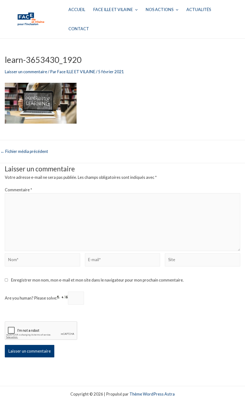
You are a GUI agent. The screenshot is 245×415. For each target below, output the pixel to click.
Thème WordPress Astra (152, 394)
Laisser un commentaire (26, 71)
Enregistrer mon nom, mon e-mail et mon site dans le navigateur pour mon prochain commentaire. (97, 280)
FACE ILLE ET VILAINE (113, 9)
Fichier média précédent (24, 151)
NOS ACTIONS (159, 9)
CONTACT (78, 28)
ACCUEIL (76, 9)
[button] (135, 9)
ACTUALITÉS (198, 9)
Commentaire (18, 189)
